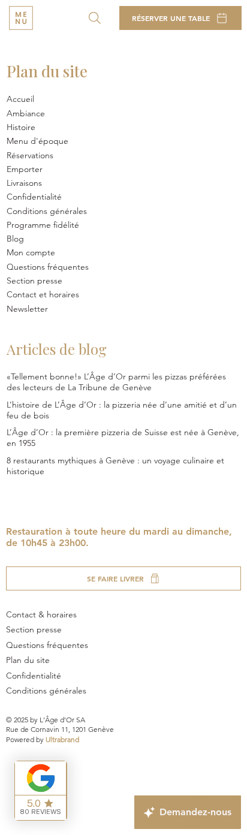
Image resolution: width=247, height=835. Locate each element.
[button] (124, 169)
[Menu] (21, 18)
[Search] (94, 18)
